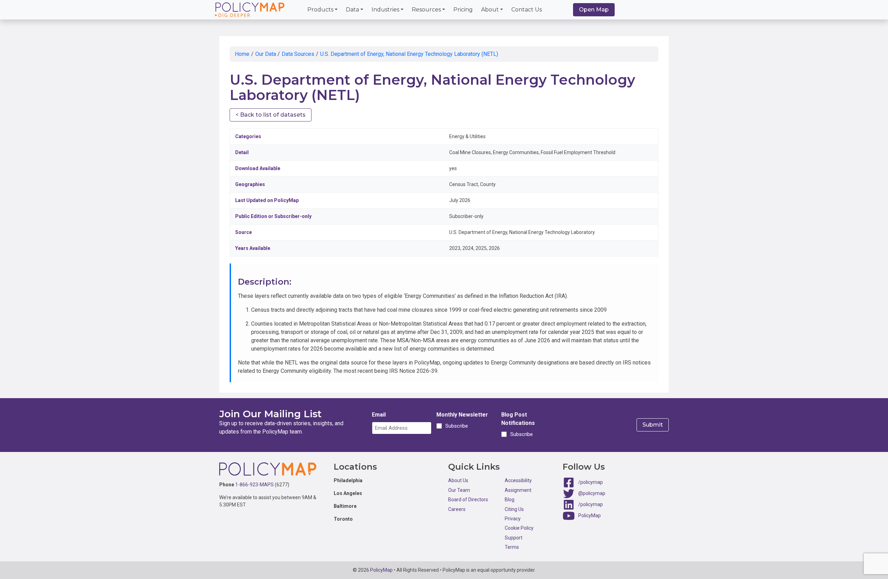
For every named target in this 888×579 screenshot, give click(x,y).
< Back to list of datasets (271, 114)
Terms (512, 547)
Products (320, 9)
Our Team (459, 490)
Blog (509, 499)
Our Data (265, 54)
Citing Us (514, 509)
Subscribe (455, 426)
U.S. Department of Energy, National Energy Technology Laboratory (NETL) (409, 54)
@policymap (591, 493)
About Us (458, 480)
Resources (426, 9)
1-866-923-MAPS (254, 484)
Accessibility (518, 480)
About (490, 9)
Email (379, 414)
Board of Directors (468, 499)
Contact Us (526, 9)
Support (513, 537)
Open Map (594, 9)
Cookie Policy (519, 528)
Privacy (513, 518)
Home (242, 54)
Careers (457, 509)
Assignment (518, 490)
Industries (385, 9)
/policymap (590, 482)
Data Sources (298, 54)
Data (352, 9)
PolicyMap (589, 515)
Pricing (463, 9)
